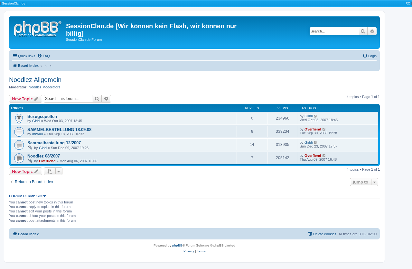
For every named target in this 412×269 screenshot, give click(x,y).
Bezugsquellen (42, 116)
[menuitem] (43, 56)
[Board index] (38, 28)
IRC (407, 3)
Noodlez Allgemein (35, 79)
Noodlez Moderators (45, 87)
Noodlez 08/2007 (43, 156)
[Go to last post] (316, 116)
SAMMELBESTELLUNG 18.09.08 (59, 129)
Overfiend (312, 129)
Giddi (36, 121)
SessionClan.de (13, 3)
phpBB (177, 245)
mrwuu (37, 134)
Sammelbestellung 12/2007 (54, 142)
